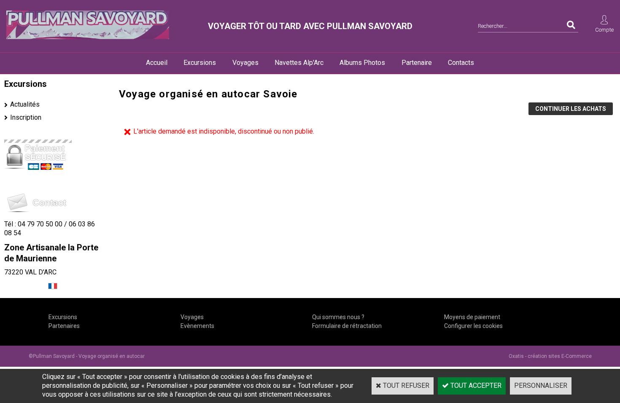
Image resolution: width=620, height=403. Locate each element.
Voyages (245, 63)
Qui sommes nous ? (338, 317)
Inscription (25, 117)
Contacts (461, 63)
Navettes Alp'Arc (299, 63)
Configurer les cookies (473, 325)
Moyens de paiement (472, 317)
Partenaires (64, 325)
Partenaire (417, 63)
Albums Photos (362, 63)
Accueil (156, 63)
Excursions (199, 63)
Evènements (197, 325)
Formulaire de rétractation (347, 325)
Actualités (25, 104)
